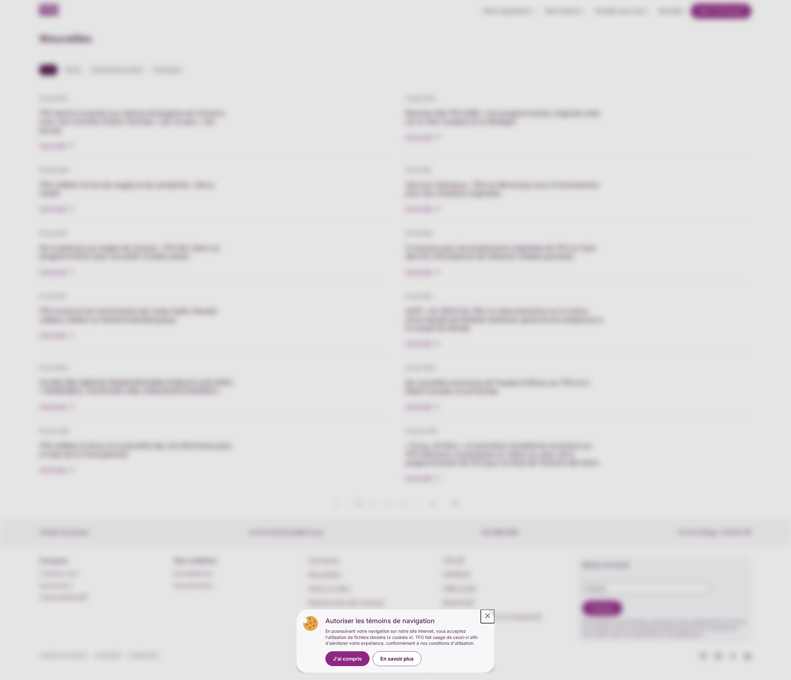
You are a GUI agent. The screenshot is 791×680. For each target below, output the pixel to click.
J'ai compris (347, 659)
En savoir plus (397, 659)
